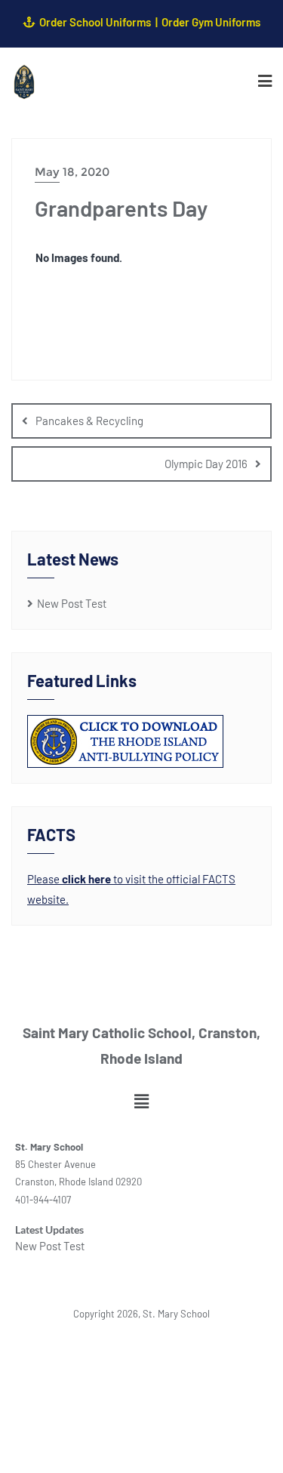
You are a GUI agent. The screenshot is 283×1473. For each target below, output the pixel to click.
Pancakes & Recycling (89, 420)
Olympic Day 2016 (206, 463)
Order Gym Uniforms (210, 22)
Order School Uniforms (95, 22)
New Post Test (71, 603)
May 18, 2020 (72, 172)
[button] (141, 1100)
